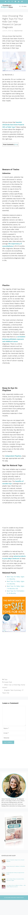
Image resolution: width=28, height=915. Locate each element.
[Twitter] (5, 1)
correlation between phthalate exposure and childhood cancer (13, 339)
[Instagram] (8, 1)
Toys (5, 679)
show (16, 144)
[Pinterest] (15, 1)
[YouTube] (18, 1)
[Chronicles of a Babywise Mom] (7, 6)
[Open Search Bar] (20, 6)
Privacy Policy (20, 897)
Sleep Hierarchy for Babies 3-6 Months (15, 866)
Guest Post (8, 682)
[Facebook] (12, 1)
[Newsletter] (22, 1)
